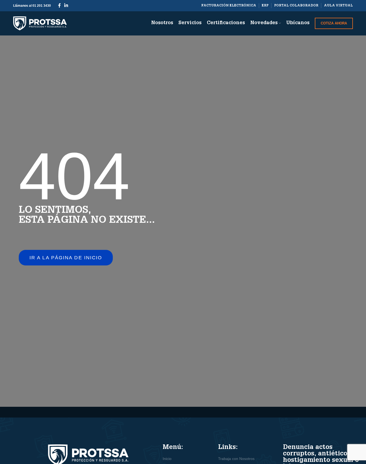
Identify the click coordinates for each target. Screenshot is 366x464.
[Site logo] (40, 23)
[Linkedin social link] (66, 5)
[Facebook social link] (59, 5)
